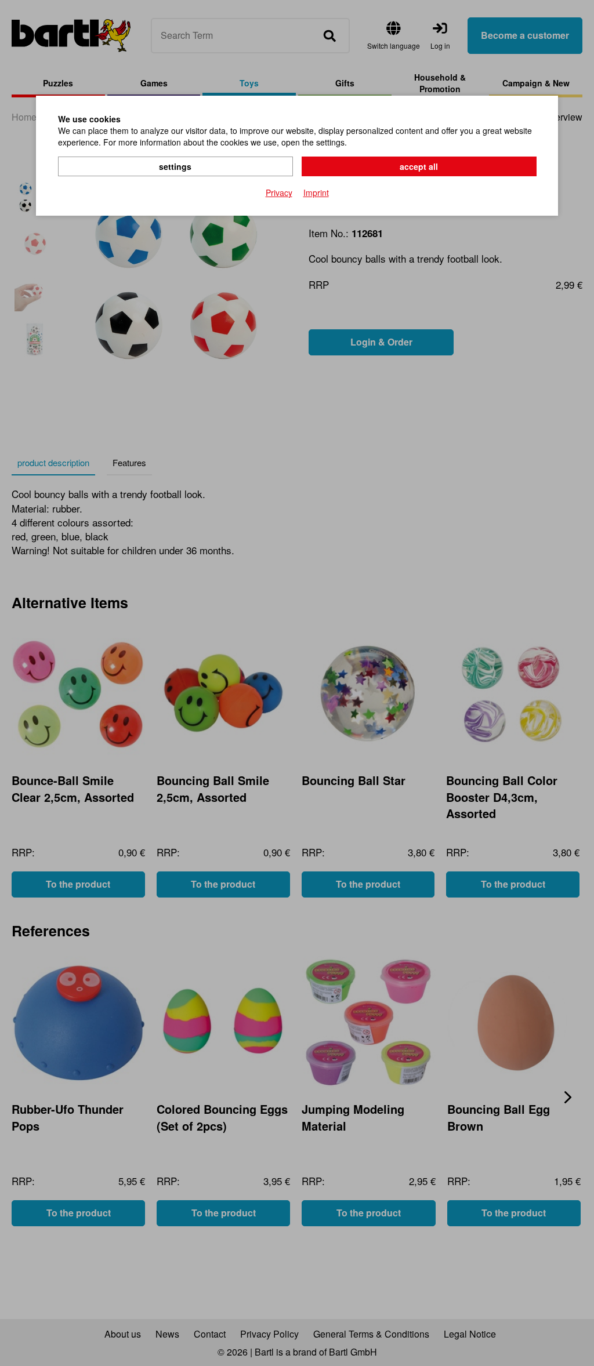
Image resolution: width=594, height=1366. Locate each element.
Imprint (316, 192)
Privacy (279, 192)
